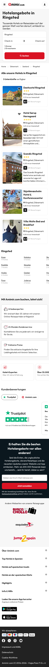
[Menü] (4, 4)
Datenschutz (7, 652)
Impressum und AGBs (11, 647)
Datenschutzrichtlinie (9, 494)
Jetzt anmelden (24, 486)
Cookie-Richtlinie (9, 657)
